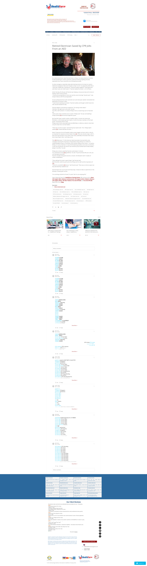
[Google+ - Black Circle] (100, 528)
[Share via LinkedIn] (58, 207)
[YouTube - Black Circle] (100, 531)
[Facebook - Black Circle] (100, 522)
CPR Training (69, 35)
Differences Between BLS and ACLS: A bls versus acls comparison (91, 231)
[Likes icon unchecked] (56, 272)
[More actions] (94, 42)
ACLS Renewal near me (86, 198)
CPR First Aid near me (57, 194)
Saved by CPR (54, 35)
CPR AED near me (90, 189)
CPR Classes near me (69, 189)
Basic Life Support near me (58, 198)
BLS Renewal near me (67, 194)
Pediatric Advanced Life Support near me (61, 196)
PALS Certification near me (77, 191)
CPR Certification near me (58, 189)
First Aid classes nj (74, 203)
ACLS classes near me (75, 196)
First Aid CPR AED (56, 203)
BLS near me (85, 194)
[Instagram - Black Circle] (100, 536)
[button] (51, 31)
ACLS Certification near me (80, 189)
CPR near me (55, 191)
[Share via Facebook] (52, 207)
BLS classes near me (77, 194)
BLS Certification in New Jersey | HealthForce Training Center (72, 231)
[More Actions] (94, 255)
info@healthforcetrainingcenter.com (91, 546)
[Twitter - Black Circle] (100, 525)
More (76, 35)
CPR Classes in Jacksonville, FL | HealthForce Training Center (54, 231)
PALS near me (86, 191)
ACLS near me (83, 196)
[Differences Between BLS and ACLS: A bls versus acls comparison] (92, 224)
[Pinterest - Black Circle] (100, 533)
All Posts (48, 35)
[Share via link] (61, 207)
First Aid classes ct (80, 200)
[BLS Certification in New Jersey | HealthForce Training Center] (73, 224)
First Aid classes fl (65, 203)
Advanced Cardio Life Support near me (72, 198)
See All (99, 217)
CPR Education (62, 35)
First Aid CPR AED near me (58, 200)
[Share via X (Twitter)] (55, 207)
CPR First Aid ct (88, 200)
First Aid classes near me (70, 200)
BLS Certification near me (65, 191)
